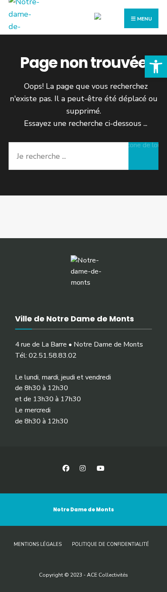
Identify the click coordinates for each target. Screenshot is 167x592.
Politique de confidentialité (110, 544)
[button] (156, 66)
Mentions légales (38, 544)
